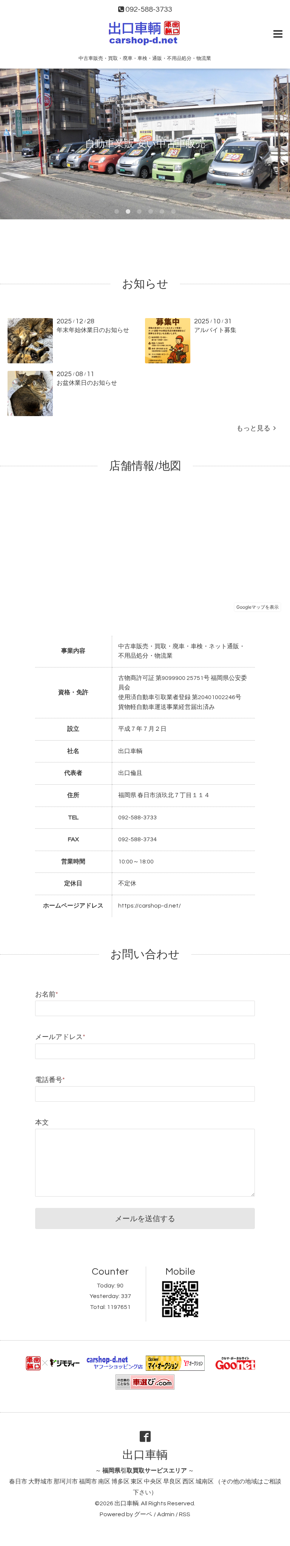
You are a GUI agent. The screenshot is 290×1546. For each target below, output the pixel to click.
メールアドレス (60, 1037)
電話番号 (50, 1080)
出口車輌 (145, 1455)
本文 (42, 1122)
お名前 (46, 994)
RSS (184, 1514)
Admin (165, 1514)
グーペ (143, 1514)
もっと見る (254, 428)
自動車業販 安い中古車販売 (145, 144)
